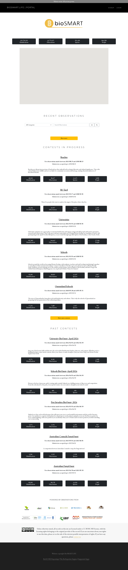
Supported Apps (83, 559)
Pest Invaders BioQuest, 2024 (64, 402)
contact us (77, 537)
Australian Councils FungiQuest (63, 436)
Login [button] (119, 7)
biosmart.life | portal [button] (21, 7)
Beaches (63, 157)
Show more (64, 138)
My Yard (64, 190)
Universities (64, 219)
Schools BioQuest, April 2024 (64, 371)
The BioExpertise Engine (68, 559)
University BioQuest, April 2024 (64, 338)
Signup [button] (111, 7)
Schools (64, 252)
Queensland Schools (64, 286)
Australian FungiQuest (64, 466)
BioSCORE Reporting (51, 559)
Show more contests (64, 318)
